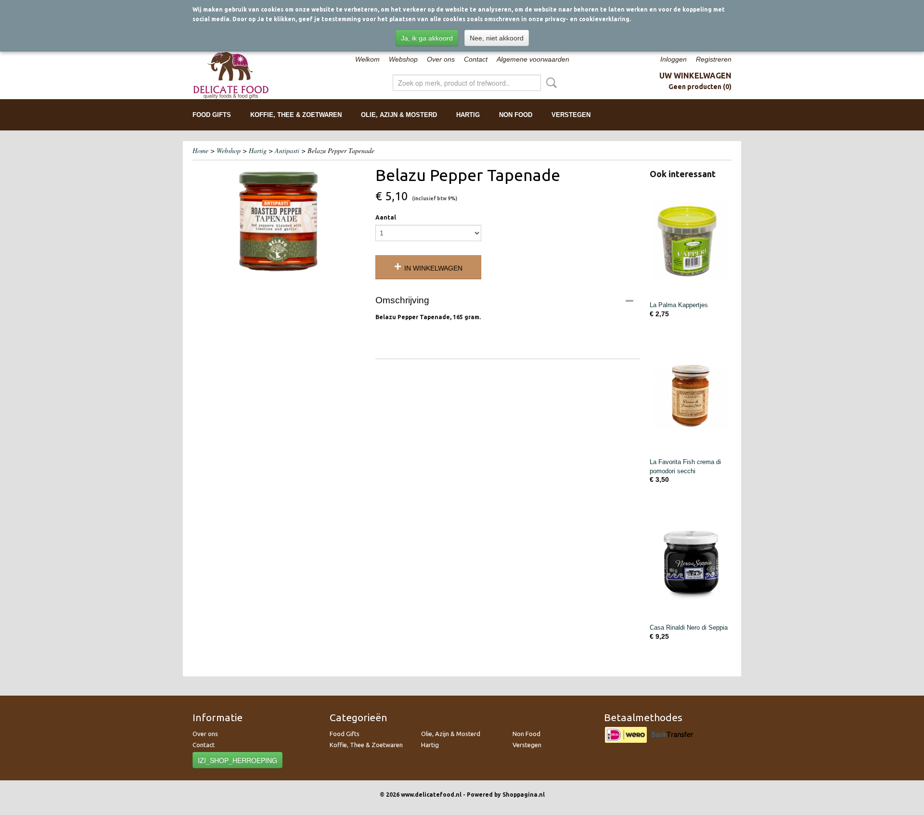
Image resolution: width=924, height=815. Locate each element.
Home (200, 150)
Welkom (367, 59)
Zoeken (549, 83)
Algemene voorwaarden (533, 59)
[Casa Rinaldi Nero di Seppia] (690, 561)
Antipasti (287, 150)
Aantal (385, 217)
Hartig (468, 114)
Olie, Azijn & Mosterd (399, 114)
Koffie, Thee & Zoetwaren (296, 114)
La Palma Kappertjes (679, 305)
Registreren (714, 59)
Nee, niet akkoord (497, 38)
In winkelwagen (433, 268)
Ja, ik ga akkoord (427, 38)
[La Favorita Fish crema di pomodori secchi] (690, 396)
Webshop (403, 59)
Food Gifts (211, 114)
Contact (476, 59)
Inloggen (673, 59)
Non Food (515, 114)
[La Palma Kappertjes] (690, 239)
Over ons (441, 59)
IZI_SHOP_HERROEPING (237, 760)
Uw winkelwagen (695, 75)
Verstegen (571, 114)
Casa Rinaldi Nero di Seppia (689, 627)
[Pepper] (279, 221)
